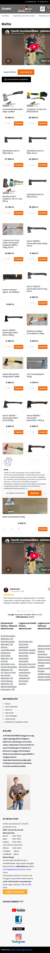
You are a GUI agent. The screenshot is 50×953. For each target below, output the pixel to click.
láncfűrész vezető (27, 652)
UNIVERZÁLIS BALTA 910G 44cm (35, 152)
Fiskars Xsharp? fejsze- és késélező (11, 291)
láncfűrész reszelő (27, 650)
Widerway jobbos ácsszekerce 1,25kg (35, 332)
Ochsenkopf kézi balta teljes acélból (13, 110)
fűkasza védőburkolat (44, 672)
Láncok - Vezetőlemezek (8, 648)
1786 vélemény (22, 617)
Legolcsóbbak (10, 72)
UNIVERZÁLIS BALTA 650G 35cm (35, 195)
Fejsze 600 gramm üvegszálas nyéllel (11, 375)
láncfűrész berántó (23, 682)
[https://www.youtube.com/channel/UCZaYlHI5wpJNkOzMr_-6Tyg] (18, 909)
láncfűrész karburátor (24, 657)
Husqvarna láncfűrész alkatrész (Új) (7, 655)
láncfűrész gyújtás (27, 667)
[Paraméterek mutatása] (16, 79)
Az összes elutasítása (16, 493)
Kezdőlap (5, 16)
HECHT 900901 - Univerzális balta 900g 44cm (37, 243)
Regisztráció (44, 2)
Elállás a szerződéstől (15, 892)
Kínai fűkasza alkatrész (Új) (7, 682)
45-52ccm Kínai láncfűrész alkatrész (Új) (8, 675)
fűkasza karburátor (43, 653)
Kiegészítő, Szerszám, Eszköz (24, 16)
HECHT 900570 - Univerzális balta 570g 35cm (37, 288)
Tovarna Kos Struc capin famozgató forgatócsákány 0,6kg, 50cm (11, 244)
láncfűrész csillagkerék (24, 677)
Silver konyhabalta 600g (14, 517)
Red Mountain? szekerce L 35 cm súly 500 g (12, 198)
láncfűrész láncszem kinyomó (27, 662)
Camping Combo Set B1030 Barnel (36, 110)
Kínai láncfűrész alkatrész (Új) (8, 637)
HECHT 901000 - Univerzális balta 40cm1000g (10, 418)
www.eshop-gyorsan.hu (22, 950)
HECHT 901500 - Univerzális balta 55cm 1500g (10, 332)
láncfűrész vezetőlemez (25, 671)
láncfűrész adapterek (23, 646)
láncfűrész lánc (26, 641)
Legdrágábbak (26, 72)
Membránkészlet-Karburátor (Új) (9, 688)
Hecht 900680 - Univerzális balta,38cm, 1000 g (35, 418)
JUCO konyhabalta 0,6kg (35, 375)
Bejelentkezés (31, 2)
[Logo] (25, 9)
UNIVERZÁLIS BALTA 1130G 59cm (11, 152)
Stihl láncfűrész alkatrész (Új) (8, 643)
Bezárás (35, 493)
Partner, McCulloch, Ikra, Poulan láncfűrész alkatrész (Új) (9, 665)
